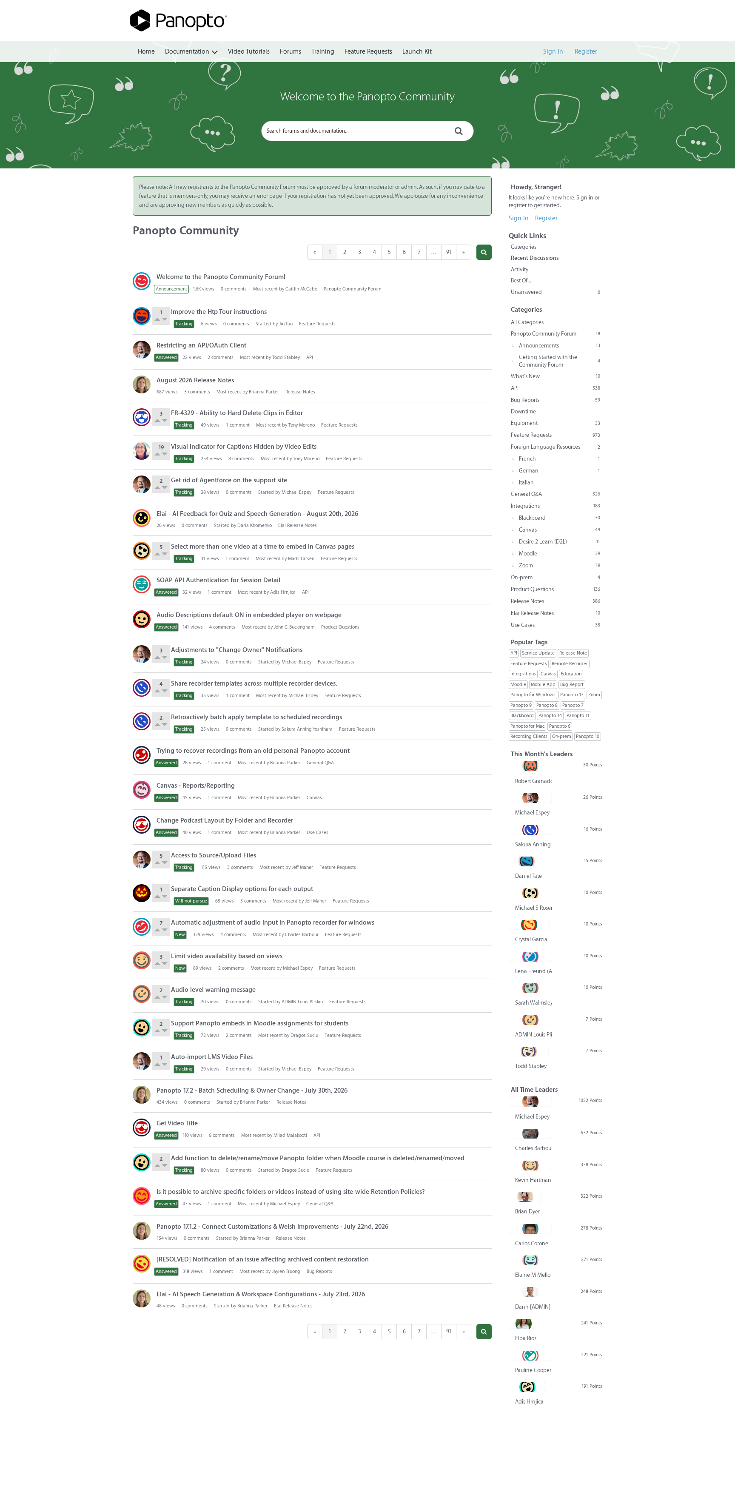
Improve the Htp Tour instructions (219, 312)
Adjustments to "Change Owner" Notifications (236, 650)
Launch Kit (417, 51)
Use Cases (317, 832)
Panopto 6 (559, 726)
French (559, 459)
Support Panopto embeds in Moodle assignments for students (259, 1023)
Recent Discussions (535, 258)
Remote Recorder (570, 663)
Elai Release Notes (297, 525)
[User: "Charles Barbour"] (530, 1133)
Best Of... (521, 280)
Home (146, 51)
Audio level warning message (213, 990)
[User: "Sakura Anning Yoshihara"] (142, 688)
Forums (290, 51)
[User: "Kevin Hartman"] (142, 960)
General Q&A (320, 763)
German (559, 470)
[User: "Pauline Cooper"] (530, 1355)
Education (571, 674)
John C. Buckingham (294, 627)
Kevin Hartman (533, 1180)
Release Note (573, 653)
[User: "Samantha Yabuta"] (142, 1196)
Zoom (559, 565)
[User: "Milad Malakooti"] (142, 1127)
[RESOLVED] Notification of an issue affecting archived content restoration (263, 1259)
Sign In (553, 51)
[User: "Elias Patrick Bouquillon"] (142, 825)
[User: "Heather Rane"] (142, 790)
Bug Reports (319, 1271)
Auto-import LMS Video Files (212, 1057)
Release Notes (300, 392)
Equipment (555, 423)
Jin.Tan (286, 324)
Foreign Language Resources (555, 447)
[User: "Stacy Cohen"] (142, 451)
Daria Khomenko (254, 525)
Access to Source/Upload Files (213, 855)
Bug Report (572, 684)
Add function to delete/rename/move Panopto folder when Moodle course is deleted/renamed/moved (317, 1158)
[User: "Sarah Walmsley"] (530, 988)
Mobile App (543, 684)
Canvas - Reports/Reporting (196, 785)
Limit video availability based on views (226, 956)
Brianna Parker (264, 392)
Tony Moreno (301, 425)
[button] (484, 252)
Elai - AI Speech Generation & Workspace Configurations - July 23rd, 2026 (261, 1294)
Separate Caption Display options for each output (242, 889)
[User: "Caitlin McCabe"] (142, 281)
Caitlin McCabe (301, 289)
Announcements (559, 345)
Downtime (523, 411)
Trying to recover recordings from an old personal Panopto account (253, 750)
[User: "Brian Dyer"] (525, 1197)
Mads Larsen (301, 558)
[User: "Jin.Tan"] (142, 316)
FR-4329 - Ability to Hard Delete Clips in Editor (237, 413)
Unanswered (555, 292)
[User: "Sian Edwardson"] (142, 619)
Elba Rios (525, 1338)
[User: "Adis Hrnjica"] (527, 1387)
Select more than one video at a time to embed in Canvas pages (262, 546)
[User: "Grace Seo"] (142, 417)
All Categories (527, 322)
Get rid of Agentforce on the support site (229, 480)
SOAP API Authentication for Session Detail (218, 580)
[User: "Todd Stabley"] (529, 1051)
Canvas (314, 797)
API (309, 357)
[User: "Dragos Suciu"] (142, 1027)
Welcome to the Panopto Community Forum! (221, 277)
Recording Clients (528, 736)
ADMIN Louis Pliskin (302, 1002)
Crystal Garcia (531, 939)
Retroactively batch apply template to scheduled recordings (256, 717)
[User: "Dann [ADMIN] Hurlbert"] (530, 1292)
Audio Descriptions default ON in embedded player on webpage (249, 615)
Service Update (538, 653)
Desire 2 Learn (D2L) (559, 541)
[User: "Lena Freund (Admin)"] (530, 956)
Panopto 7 (573, 705)
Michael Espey (296, 492)
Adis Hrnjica (283, 592)
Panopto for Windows (533, 695)
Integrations (555, 506)
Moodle (559, 553)
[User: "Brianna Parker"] (142, 384)
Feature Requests (368, 51)
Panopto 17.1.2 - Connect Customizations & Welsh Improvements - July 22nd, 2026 (272, 1226)
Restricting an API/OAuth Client (201, 345)
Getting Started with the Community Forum (559, 361)
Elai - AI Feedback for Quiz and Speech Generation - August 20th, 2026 (257, 514)
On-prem (555, 577)
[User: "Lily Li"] (142, 584)
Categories (523, 247)
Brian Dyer (527, 1211)
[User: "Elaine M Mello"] (530, 1260)
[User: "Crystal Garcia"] (529, 925)
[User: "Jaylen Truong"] (142, 1264)
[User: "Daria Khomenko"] (142, 518)
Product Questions (340, 627)
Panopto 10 (587, 736)
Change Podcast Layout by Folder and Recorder (225, 820)
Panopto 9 (521, 705)
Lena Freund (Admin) (533, 971)
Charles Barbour (302, 934)
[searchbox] (367, 131)
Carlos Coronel (532, 1243)
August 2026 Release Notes (195, 380)
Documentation (187, 51)
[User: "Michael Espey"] (142, 350)
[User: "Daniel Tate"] (526, 861)
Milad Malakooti (290, 1135)
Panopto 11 (578, 715)
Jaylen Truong (286, 1271)
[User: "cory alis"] (142, 755)
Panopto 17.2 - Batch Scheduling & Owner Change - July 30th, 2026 (252, 1090)
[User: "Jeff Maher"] (142, 893)
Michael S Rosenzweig (533, 908)
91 (449, 252)
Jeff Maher (302, 867)
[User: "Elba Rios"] (523, 1323)
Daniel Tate (528, 876)
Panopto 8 (547, 705)
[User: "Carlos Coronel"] (530, 1229)
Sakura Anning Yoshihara (307, 729)
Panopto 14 (550, 715)
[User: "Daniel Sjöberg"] (142, 927)
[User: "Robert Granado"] (530, 766)
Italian (526, 482)
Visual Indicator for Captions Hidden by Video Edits (243, 446)
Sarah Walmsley (533, 1002)
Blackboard (559, 518)
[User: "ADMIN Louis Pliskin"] (142, 994)
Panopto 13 (572, 695)
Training (322, 51)
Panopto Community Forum (353, 289)
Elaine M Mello (532, 1275)
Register (586, 51)
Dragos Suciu (304, 1035)
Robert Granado (533, 781)
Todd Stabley (286, 357)
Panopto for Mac (527, 726)
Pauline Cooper (533, 1370)
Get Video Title (177, 1123)
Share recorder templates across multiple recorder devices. (254, 683)
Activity (519, 269)
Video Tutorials (249, 51)
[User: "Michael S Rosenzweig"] (142, 551)
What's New (555, 376)
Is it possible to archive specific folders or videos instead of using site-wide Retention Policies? (291, 1192)
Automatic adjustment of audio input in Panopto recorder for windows (272, 922)
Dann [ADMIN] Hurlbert (533, 1307)
